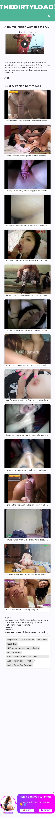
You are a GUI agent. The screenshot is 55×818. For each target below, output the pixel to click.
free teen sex (27, 640)
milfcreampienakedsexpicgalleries (23, 648)
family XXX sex (21, 620)
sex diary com (13, 652)
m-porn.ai (9, 617)
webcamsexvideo (15, 661)
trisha (29, 661)
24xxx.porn (9, 627)
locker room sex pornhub (19, 665)
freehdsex (12, 644)
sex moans (42, 640)
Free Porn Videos (27, 32)
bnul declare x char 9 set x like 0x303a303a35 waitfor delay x (22, 656)
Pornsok (8, 629)
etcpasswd (12, 640)
